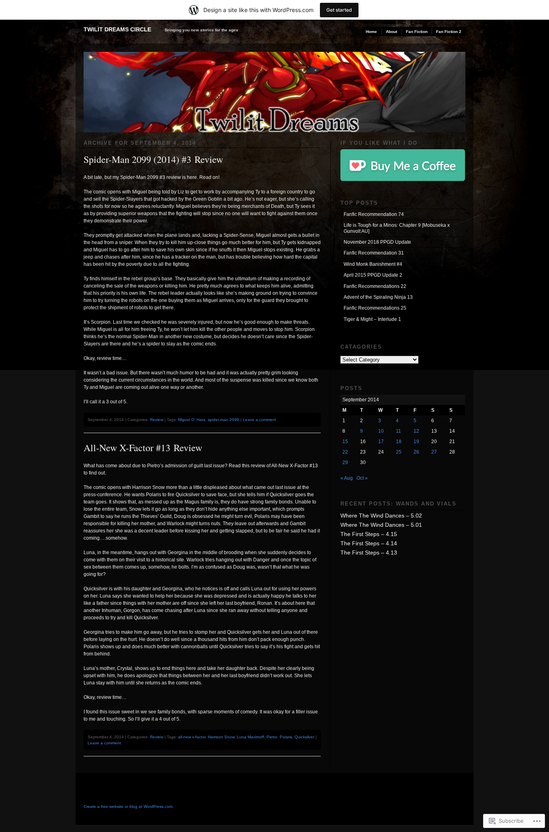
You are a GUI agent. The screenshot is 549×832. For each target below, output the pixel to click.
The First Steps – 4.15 (368, 534)
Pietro (271, 737)
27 (434, 452)
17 (381, 441)
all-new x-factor (191, 737)
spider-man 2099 (223, 419)
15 (345, 441)
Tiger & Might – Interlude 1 (372, 319)
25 (399, 452)
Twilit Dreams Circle (117, 29)
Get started (339, 10)
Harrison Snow (221, 737)
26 (416, 452)
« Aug (346, 478)
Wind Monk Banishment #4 (373, 264)
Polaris (286, 737)
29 (345, 462)
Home (371, 31)
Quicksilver (304, 737)
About (391, 31)
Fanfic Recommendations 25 (375, 308)
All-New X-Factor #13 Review (143, 447)
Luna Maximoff (250, 737)
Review (156, 419)
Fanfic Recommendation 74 (374, 214)
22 (345, 452)
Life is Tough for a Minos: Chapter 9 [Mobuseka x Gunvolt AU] (397, 228)
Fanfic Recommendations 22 (375, 286)
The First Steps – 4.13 (368, 552)
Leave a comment (259, 419)
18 (399, 441)
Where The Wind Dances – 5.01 (381, 525)
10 (381, 431)
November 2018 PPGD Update (377, 242)
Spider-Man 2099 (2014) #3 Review (153, 159)
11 (398, 431)
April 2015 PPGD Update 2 (373, 275)
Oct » (362, 478)
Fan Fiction (417, 31)
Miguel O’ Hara (191, 419)
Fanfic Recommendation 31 (374, 253)
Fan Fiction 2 (448, 31)
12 (416, 431)
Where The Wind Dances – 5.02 (381, 515)
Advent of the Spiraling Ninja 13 (378, 297)
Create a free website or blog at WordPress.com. (129, 806)
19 (416, 441)
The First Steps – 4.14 (368, 543)
